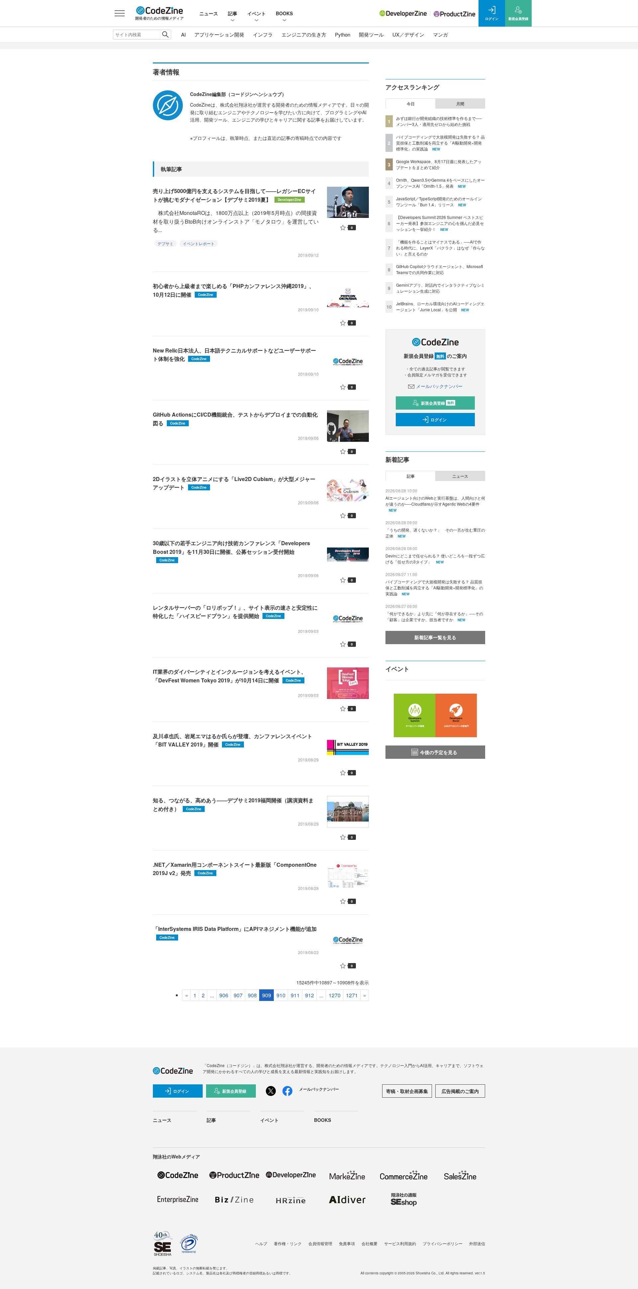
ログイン (439, 420)
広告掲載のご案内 (460, 1091)
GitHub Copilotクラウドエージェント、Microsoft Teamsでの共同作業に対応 (439, 269)
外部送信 (477, 1243)
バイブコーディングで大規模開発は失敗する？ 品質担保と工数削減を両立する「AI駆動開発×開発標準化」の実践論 (440, 142)
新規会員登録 (437, 403)
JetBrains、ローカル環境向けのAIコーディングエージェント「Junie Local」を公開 (440, 306)
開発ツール (371, 34)
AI (183, 34)
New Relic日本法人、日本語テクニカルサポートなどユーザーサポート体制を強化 (234, 355)
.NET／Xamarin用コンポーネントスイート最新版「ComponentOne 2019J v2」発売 (235, 869)
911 (295, 995)
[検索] (165, 34)
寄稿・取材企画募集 (407, 1091)
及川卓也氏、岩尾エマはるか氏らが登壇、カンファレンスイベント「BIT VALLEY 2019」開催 (232, 740)
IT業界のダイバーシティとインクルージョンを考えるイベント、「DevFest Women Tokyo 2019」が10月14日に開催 (229, 676)
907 (238, 995)
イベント (256, 13)
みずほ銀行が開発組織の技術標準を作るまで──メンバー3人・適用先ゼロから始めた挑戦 (439, 121)
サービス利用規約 (400, 1243)
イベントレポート (199, 243)
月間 (460, 104)
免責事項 (347, 1243)
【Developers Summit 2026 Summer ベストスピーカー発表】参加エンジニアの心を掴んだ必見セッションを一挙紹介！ (440, 223)
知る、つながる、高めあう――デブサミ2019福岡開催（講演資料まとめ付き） (233, 804)
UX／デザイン (408, 34)
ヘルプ (261, 1243)
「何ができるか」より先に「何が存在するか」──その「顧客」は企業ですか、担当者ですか (434, 616)
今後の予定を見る (438, 752)
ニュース (208, 13)
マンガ (440, 34)
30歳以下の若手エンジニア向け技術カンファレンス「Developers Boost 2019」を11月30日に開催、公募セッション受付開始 (231, 550)
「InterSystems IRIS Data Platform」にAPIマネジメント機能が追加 (235, 932)
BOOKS (284, 13)
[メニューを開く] (119, 13)
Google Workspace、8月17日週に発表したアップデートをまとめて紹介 (438, 164)
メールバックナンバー (439, 386)
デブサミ (165, 243)
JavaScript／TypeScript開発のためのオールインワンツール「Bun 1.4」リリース (439, 201)
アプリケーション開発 (219, 34)
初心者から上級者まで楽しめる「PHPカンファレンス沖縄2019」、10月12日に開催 (233, 290)
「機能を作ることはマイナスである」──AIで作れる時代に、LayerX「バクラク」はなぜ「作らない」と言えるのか (440, 247)
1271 (352, 995)
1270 (335, 995)
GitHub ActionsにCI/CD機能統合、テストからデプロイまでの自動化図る (235, 419)
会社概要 (369, 1243)
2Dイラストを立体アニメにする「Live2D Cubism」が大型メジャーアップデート (234, 483)
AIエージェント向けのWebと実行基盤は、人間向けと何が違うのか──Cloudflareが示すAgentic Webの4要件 (435, 501)
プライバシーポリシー (443, 1243)
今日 (411, 104)
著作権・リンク (288, 1243)
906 (223, 995)
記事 (232, 13)
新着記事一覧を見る (435, 637)
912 (309, 995)
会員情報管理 (320, 1243)
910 (280, 995)
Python (342, 34)
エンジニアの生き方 (303, 34)
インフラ (263, 34)
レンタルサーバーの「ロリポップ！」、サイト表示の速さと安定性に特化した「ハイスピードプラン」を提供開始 (235, 612)
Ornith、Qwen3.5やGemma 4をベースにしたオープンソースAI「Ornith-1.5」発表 (440, 183)
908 (252, 995)
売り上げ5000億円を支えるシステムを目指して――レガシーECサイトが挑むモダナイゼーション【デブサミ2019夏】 (234, 195)
